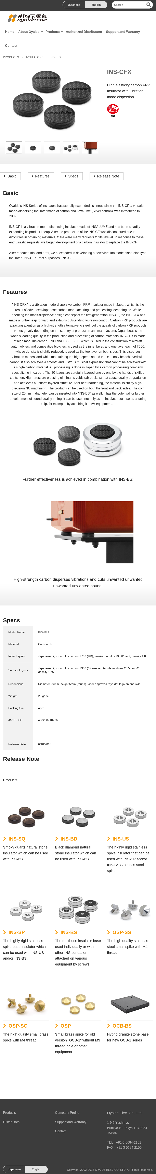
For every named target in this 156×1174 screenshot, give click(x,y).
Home (9, 31)
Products (53, 31)
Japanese (74, 4)
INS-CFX (55, 57)
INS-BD (69, 839)
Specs (73, 176)
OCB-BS (122, 1026)
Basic (12, 176)
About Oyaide (28, 31)
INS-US (121, 839)
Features (42, 176)
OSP (66, 1026)
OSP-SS (122, 932)
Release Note (108, 176)
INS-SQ (17, 839)
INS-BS (69, 932)
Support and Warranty (123, 31)
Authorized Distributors (84, 31)
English (96, 4)
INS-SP (17, 932)
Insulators (34, 57)
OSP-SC (18, 1026)
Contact (11, 45)
